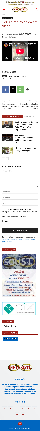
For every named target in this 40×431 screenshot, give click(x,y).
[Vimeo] (17, 415)
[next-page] (7, 158)
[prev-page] (3, 158)
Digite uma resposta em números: (14, 216)
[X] (13, 89)
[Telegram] (22, 408)
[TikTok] (28, 408)
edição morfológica (14, 76)
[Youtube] (23, 415)
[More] (27, 89)
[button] (3, 10)
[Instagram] (16, 408)
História (5, 153)
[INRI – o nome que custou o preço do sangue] (7, 150)
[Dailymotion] (4, 408)
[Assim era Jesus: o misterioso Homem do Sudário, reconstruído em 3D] (7, 137)
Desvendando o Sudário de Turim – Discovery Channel (29, 106)
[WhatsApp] (20, 89)
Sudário (24, 76)
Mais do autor (29, 116)
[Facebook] (5, 89)
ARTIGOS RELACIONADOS (13, 116)
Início (3, 15)
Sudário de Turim (13, 15)
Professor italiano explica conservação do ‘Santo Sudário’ (11, 106)
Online (9, 326)
